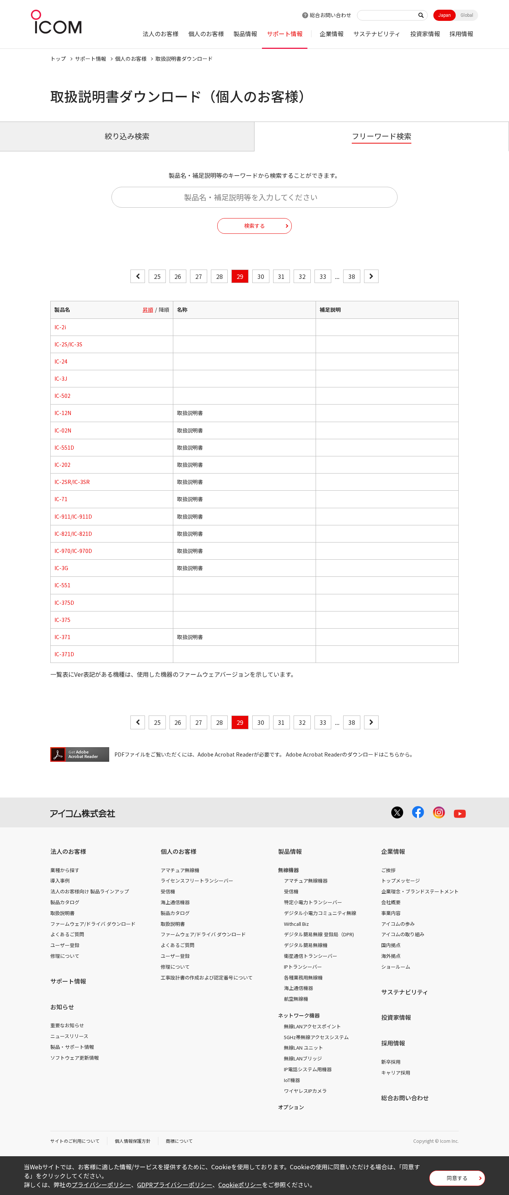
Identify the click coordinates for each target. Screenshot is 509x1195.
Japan (444, 15)
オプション (291, 1107)
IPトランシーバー (303, 966)
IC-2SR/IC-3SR (72, 481)
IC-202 (62, 464)
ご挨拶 (388, 870)
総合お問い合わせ (330, 15)
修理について (64, 955)
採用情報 (461, 33)
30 (260, 276)
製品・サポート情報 (72, 1046)
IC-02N (62, 430)
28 (219, 276)
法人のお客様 (160, 33)
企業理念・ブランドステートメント (420, 891)
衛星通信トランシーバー (310, 955)
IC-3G (61, 568)
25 (157, 276)
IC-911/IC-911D (73, 516)
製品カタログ (64, 902)
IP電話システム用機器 (308, 1069)
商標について (179, 1141)
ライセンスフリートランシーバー (197, 880)
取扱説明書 (62, 912)
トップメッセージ (400, 880)
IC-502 (62, 395)
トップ (58, 58)
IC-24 (60, 361)
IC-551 (62, 585)
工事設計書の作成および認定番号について (207, 977)
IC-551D (64, 447)
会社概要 (391, 902)
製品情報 (245, 33)
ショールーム (395, 966)
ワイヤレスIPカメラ (305, 1090)
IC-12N (62, 412)
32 (302, 276)
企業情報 (332, 33)
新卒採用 (391, 1061)
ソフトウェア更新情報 (74, 1057)
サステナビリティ (377, 33)
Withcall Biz (296, 923)
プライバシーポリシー (101, 1184)
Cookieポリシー (240, 1184)
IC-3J (60, 378)
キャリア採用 (395, 1072)
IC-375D (64, 602)
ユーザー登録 (64, 945)
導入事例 (60, 880)
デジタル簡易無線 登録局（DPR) (319, 934)
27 (198, 276)
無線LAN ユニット (303, 1047)
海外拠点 (391, 955)
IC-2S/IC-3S (68, 344)
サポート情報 (285, 33)
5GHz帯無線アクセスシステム (316, 1037)
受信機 (168, 891)
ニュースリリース (69, 1036)
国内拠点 (391, 945)
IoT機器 (292, 1080)
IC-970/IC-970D (73, 550)
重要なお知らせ (67, 1025)
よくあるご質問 (67, 934)
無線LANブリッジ (303, 1058)
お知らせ (62, 1006)
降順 (164, 309)
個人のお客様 (206, 33)
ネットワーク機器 (299, 1015)
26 (177, 276)
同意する (457, 1178)
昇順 (148, 309)
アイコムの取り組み (402, 934)
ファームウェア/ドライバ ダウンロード (93, 923)
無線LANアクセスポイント (312, 1026)
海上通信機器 (175, 902)
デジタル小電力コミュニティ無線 (320, 912)
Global (467, 15)
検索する (254, 225)
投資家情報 (425, 33)
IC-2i (60, 327)
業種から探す (64, 870)
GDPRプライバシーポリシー (174, 1184)
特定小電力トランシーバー (313, 902)
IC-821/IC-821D (73, 533)
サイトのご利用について (74, 1141)
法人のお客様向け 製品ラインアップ (89, 891)
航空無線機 (296, 998)
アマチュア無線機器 (306, 880)
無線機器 (288, 870)
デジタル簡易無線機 (306, 945)
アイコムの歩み (398, 923)
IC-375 (62, 619)
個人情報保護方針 (133, 1141)
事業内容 (391, 912)
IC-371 (62, 637)
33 (323, 276)
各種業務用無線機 (303, 977)
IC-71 (60, 499)
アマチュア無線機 (180, 870)
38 (351, 276)
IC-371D (64, 654)
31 (281, 276)
